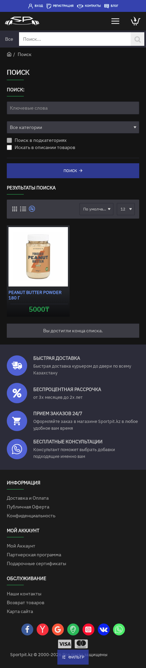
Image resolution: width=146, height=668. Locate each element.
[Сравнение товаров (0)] (31, 209)
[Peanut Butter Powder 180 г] (38, 256)
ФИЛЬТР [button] (76, 657)
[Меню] (115, 21)
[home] (9, 54)
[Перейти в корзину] (136, 21)
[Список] (23, 209)
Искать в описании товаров (44, 147)
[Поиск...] (137, 39)
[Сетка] (14, 209)
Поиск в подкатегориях (40, 140)
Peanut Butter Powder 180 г (34, 295)
